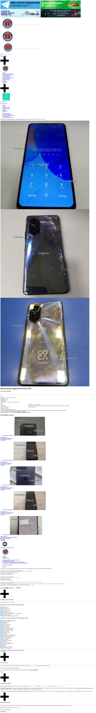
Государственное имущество (8, 77)
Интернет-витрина (6, 79)
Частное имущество (6, 76)
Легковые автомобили (6, 608)
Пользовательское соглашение (8, 560)
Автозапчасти (4, 641)
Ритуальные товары (5, 631)
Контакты (4, 82)
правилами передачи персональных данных (16, 650)
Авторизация (8, 709)
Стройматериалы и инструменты (8, 634)
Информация (5, 81)
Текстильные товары (6, 642)
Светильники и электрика (7, 636)
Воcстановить (3, 711)
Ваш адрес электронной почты (6, 686)
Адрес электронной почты (5, 665)
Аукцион (4, 106)
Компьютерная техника (6, 621)
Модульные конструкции (6, 648)
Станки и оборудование (6, 610)
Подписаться (3, 651)
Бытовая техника (5, 622)
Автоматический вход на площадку (43, 665)
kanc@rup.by (19, 571)
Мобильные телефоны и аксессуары (8, 620)
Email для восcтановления (5, 707)
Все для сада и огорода (6, 638)
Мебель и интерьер (5, 625)
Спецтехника (4, 609)
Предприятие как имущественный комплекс (10, 615)
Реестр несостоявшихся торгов (8, 74)
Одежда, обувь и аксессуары (7, 629)
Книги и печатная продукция (7, 643)
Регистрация (2, 55)
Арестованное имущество (7, 73)
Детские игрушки (5, 639)
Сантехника (4, 633)
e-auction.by (11, 576)
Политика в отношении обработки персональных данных (14, 561)
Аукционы (5, 557)
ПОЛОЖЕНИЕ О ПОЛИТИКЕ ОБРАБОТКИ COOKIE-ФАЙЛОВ (15, 562)
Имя (38, 686)
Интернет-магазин (6, 78)
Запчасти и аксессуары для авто (8, 628)
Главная (4, 72)
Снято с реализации (4, 399)
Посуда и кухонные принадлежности (9, 635)
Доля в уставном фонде (6, 614)
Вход (6, 55)
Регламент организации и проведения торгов (11, 559)
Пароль (22, 665)
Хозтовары (4, 645)
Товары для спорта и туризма (7, 630)
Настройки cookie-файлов (7, 564)
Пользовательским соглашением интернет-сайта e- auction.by (18, 691)
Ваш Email (2, 602)
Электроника (4, 623)
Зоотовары (4, 644)
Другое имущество (5, 611)
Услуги (4, 80)
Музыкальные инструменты (7, 646)
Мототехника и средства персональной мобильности (12, 613)
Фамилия (24, 686)
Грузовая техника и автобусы (7, 612)
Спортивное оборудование (7, 640)
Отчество (51, 686)
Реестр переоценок (6, 75)
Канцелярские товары (6, 632)
